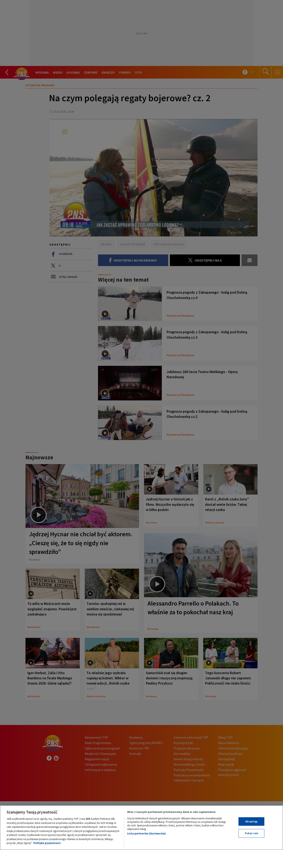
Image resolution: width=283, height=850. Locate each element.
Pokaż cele (251, 833)
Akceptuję (251, 821)
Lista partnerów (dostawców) (146, 833)
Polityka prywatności (47, 843)
